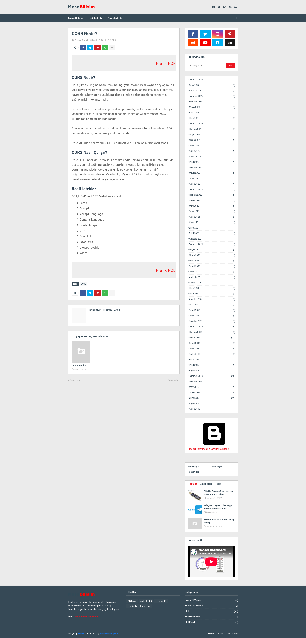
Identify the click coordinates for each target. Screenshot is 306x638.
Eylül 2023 (212, 162)
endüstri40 (161, 601)
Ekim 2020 (212, 288)
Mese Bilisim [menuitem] (75, 18)
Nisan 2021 (212, 255)
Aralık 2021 (212, 217)
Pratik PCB (166, 63)
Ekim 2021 (212, 228)
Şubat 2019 (212, 343)
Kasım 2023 (212, 156)
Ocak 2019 (212, 348)
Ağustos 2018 (212, 370)
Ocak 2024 (212, 145)
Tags (218, 483)
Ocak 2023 (212, 178)
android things (212, 600)
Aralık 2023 (212, 151)
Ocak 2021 (212, 271)
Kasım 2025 (212, 90)
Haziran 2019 (212, 332)
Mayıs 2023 (212, 173)
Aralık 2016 (212, 409)
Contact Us (232, 633)
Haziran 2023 (212, 167)
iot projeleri (212, 622)
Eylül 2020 (212, 293)
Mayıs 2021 (212, 250)
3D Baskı (132, 601)
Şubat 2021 (212, 266)
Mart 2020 (212, 304)
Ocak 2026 (212, 85)
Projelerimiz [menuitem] (115, 18)
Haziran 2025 (212, 101)
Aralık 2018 (212, 354)
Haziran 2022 (212, 195)
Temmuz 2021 (212, 244)
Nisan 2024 (212, 140)
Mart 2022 (212, 206)
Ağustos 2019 (212, 321)
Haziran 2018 (212, 381)
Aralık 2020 (212, 277)
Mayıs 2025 (212, 107)
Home (211, 633)
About (220, 633)
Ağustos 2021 (212, 239)
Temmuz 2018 (212, 376)
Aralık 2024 (212, 112)
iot (212, 611)
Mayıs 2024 (212, 134)
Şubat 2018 (212, 392)
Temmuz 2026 (212, 79)
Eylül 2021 (212, 233)
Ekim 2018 (212, 359)
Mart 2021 (212, 261)
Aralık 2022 (212, 184)
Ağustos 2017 (212, 403)
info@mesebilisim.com (86, 616)
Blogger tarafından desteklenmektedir (208, 449)
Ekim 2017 (212, 398)
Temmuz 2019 (212, 326)
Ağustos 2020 (212, 299)
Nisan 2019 (212, 337)
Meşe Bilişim (194, 466)
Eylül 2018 (212, 365)
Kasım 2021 (212, 222)
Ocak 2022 (212, 211)
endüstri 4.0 (146, 601)
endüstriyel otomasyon (139, 606)
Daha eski (173, 380)
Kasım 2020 (212, 282)
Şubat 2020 (212, 310)
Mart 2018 (212, 387)
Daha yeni (75, 380)
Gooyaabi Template (109, 633)
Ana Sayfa (217, 466)
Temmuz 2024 (212, 123)
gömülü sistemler (212, 606)
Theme (81, 633)
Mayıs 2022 (212, 200)
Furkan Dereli (81, 40)
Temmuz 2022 (212, 189)
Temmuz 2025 (212, 96)
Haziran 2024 (212, 129)
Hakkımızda (193, 472)
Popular (192, 483)
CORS (113, 40)
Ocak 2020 (212, 315)
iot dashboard (212, 617)
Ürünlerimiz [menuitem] (95, 18)
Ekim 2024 (212, 118)
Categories (206, 483)
